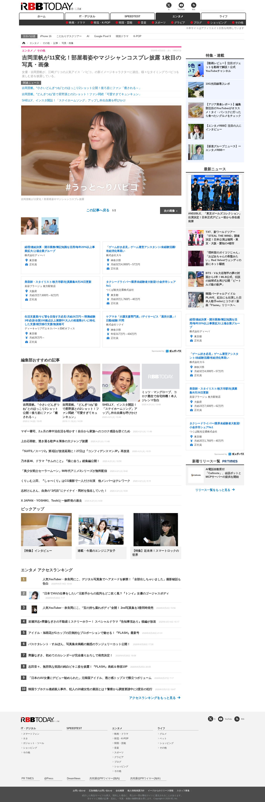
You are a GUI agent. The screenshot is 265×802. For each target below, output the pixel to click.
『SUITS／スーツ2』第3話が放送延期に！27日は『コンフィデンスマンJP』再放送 (86, 451)
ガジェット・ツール (33, 743)
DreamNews (74, 778)
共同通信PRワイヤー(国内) (104, 778)
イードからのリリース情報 (160, 790)
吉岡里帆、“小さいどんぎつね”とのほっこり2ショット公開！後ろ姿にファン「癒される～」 (82, 88)
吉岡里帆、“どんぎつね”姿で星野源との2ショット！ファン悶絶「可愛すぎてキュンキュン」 (82, 94)
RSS (242, 719)
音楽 (143, 22)
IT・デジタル (87, 16)
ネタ (25, 738)
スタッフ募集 (183, 790)
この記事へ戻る (101, 209)
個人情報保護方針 (136, 790)
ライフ (223, 16)
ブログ (198, 22)
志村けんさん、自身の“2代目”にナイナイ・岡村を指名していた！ (74, 490)
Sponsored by (158, 351)
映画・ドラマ (77, 22)
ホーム (41, 16)
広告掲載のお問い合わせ (100, 790)
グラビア (179, 22)
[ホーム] (23, 43)
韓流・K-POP (102, 22)
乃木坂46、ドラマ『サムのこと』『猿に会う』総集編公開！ (71, 461)
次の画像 (169, 210)
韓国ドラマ (122, 36)
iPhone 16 (45, 36)
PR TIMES (28, 778)
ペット (163, 738)
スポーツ (160, 22)
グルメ (163, 733)
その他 (239, 22)
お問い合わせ (79, 790)
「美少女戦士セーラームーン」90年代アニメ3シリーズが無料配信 (74, 470)
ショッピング (218, 22)
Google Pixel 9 (102, 36)
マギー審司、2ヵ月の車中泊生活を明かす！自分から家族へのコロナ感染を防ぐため (86, 431)
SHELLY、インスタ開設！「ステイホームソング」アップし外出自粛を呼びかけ (74, 100)
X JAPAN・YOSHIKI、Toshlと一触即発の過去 (61, 500)
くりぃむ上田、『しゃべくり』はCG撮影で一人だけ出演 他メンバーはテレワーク (86, 480)
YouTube (228, 719)
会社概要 (120, 790)
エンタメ (177, 16)
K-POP (137, 36)
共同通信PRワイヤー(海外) (145, 778)
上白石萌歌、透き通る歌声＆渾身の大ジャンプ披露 (65, 441)
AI (88, 36)
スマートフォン (31, 733)
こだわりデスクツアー (69, 36)
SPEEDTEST (132, 16)
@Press (48, 778)
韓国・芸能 (125, 22)
